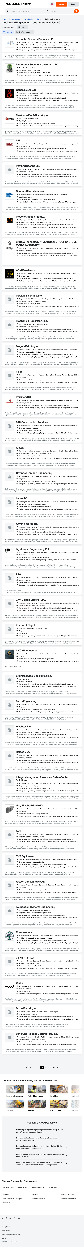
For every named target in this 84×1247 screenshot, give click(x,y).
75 (46, 1068)
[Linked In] (2, 1218)
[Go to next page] (57, 1067)
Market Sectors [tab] (22, 1187)
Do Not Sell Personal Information (11, 1234)
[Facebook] (6, 1218)
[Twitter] (10, 1218)
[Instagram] (14, 1218)
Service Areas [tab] (52, 1187)
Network (27, 4)
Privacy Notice (6, 1227)
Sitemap (4, 1238)
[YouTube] (19, 1218)
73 (38, 1068)
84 (54, 1068)
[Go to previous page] (26, 1067)
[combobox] (61, 11)
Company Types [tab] (8, 1187)
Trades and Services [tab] (38, 1187)
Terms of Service (6, 1230)
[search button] (76, 11)
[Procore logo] (12, 4)
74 (42, 1068)
